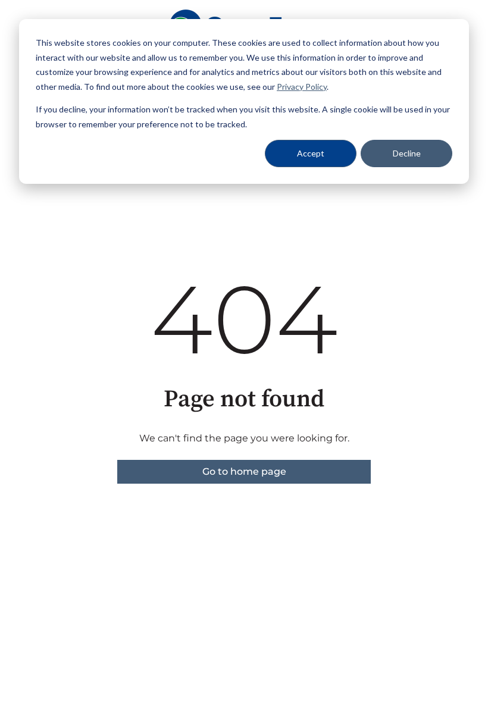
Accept (310, 153)
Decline (407, 153)
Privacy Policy (302, 87)
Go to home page (244, 471)
